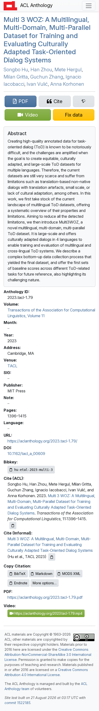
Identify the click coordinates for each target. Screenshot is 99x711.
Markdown (44, 574)
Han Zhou (41, 69)
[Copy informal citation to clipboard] (51, 557)
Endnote (20, 583)
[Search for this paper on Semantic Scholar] (83, 101)
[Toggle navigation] (88, 6)
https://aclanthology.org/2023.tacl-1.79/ (42, 441)
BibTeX (20, 574)
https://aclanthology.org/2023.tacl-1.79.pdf (45, 597)
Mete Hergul (68, 69)
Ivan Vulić (37, 84)
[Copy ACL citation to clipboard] (12, 525)
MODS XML (71, 574)
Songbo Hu (16, 69)
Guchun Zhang (46, 77)
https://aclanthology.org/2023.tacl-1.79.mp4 (47, 613)
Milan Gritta (16, 77)
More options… (44, 583)
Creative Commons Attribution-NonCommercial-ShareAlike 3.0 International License (48, 654)
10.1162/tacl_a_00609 (26, 453)
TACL (12, 365)
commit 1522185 (17, 703)
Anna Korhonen (67, 84)
